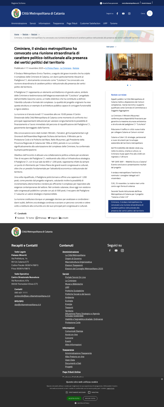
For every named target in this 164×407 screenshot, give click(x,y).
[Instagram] (128, 13)
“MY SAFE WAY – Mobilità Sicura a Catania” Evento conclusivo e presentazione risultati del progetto (129, 164)
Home (16, 34)
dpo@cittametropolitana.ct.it (28, 304)
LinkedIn (64, 217)
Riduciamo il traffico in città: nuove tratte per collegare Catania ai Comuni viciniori (128, 131)
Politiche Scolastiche (74, 291)
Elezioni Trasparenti (74, 265)
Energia (68, 304)
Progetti (69, 367)
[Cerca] (150, 13)
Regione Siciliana (18, 3)
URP (67, 287)
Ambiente (69, 297)
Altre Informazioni (73, 345)
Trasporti (69, 307)
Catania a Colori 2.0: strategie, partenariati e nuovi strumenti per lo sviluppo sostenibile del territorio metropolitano (128, 140)
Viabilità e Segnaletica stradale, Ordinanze (84, 319)
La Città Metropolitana (75, 255)
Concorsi (69, 338)
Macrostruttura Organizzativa (78, 262)
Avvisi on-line (71, 334)
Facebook (21, 217)
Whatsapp (42, 217)
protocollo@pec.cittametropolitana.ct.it (32, 296)
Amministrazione (71, 251)
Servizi (66, 273)
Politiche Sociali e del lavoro (78, 294)
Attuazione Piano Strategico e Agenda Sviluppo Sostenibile (82, 315)
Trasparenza (68, 349)
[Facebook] (116, 13)
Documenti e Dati (73, 363)
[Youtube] (122, 13)
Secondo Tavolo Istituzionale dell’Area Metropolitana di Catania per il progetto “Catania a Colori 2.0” (127, 194)
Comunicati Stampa (74, 331)
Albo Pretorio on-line (74, 357)
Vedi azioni (110, 46)
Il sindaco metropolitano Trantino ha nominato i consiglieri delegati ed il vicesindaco (126, 175)
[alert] (82, 392)
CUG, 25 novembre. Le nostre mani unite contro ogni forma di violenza (127, 185)
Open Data (70, 360)
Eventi (68, 341)
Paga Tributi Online (72, 372)
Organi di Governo (73, 258)
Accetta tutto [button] (74, 398)
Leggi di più (110, 388)
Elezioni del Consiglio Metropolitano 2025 (84, 269)
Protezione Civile (72, 322)
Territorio (69, 311)
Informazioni (69, 327)
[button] (77, 392)
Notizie (25, 34)
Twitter (31, 217)
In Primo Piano (52, 68)
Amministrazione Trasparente (78, 353)
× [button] (162, 379)
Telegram (54, 217)
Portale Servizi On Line (75, 277)
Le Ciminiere (65, 68)
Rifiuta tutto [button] (90, 398)
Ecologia (69, 301)
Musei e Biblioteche (74, 284)
